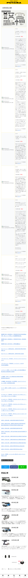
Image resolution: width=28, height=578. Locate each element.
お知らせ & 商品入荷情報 (8, 460)
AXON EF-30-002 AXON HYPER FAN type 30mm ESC (12, 446)
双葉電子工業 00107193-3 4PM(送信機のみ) (10, 343)
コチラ (19, 66)
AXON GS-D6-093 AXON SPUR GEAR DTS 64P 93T (12, 420)
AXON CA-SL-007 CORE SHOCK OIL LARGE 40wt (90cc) (13, 439)
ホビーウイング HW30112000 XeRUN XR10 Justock (12, 353)
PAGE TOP (25, 559)
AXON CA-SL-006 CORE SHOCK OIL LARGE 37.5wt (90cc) (14, 436)
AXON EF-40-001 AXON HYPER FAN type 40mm (11, 449)
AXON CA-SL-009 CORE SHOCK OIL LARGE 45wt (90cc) (13, 442)
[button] (25, 300)
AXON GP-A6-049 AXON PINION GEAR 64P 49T (11, 428)
